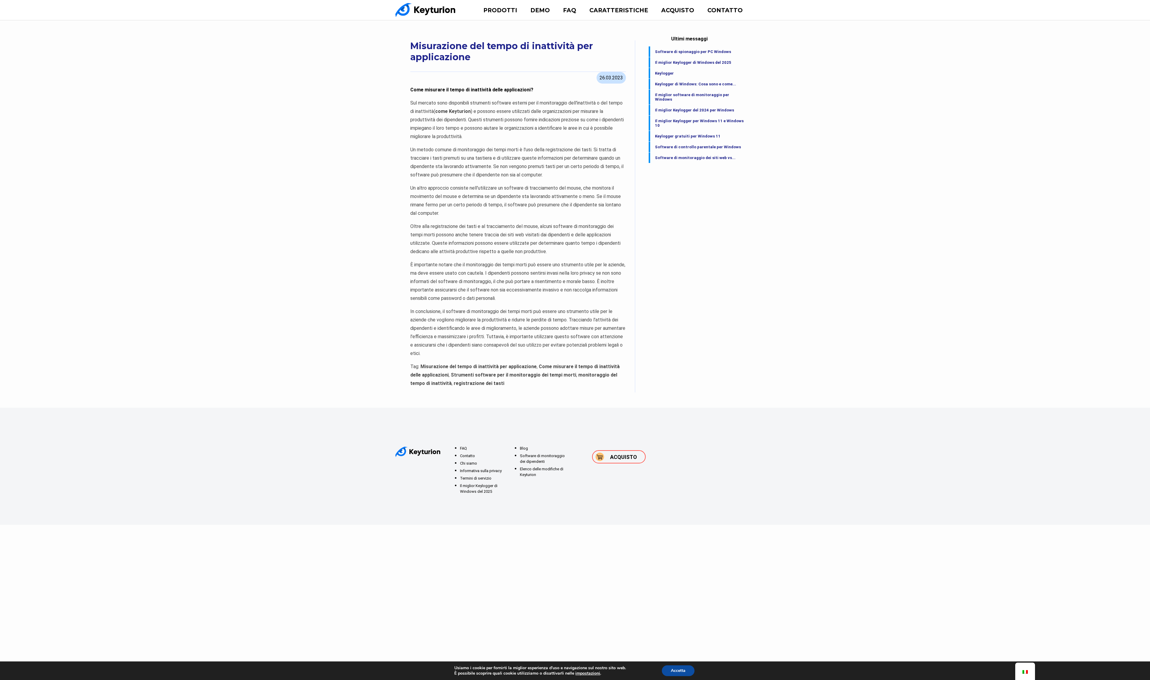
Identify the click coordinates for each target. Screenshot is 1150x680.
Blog (524, 448)
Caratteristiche (618, 10)
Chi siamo (468, 463)
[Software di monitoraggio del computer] (425, 10)
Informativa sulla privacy (481, 471)
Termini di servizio (475, 478)
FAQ (569, 10)
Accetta (678, 670)
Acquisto (677, 10)
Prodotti (500, 10)
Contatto (725, 10)
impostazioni (587, 673)
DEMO (540, 10)
